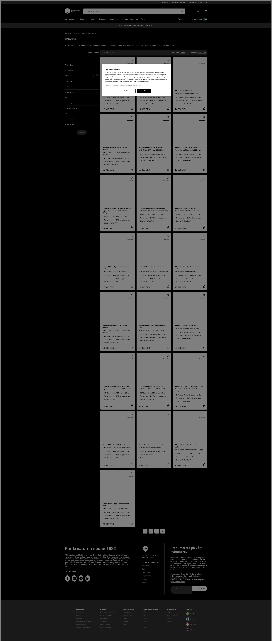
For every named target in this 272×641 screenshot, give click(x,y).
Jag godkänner (143, 90)
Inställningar (128, 90)
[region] (136, 80)
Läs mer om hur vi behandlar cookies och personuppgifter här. (123, 85)
